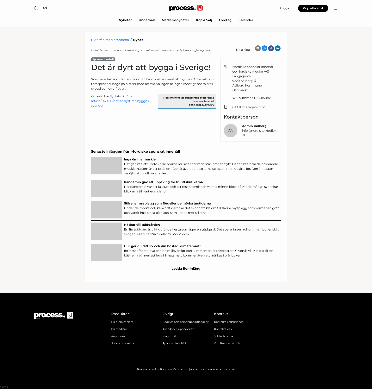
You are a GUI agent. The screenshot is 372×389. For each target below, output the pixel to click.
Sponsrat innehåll (174, 343)
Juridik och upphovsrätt (179, 329)
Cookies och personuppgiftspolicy (186, 322)
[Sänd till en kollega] (258, 48)
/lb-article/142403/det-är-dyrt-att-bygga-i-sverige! (120, 100)
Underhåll (147, 20)
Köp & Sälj (204, 20)
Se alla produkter (122, 343)
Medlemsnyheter (175, 20)
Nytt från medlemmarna (110, 40)
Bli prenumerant (122, 322)
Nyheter (125, 20)
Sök (45, 8)
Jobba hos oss (223, 336)
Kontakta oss (223, 329)
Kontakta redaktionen (229, 322)
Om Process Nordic (227, 343)
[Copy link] (264, 48)
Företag (225, 20)
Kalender (246, 20)
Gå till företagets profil (249, 107)
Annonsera (118, 336)
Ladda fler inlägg (186, 268)
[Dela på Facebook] (271, 48)
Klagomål (169, 336)
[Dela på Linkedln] (278, 48)
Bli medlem (119, 329)
